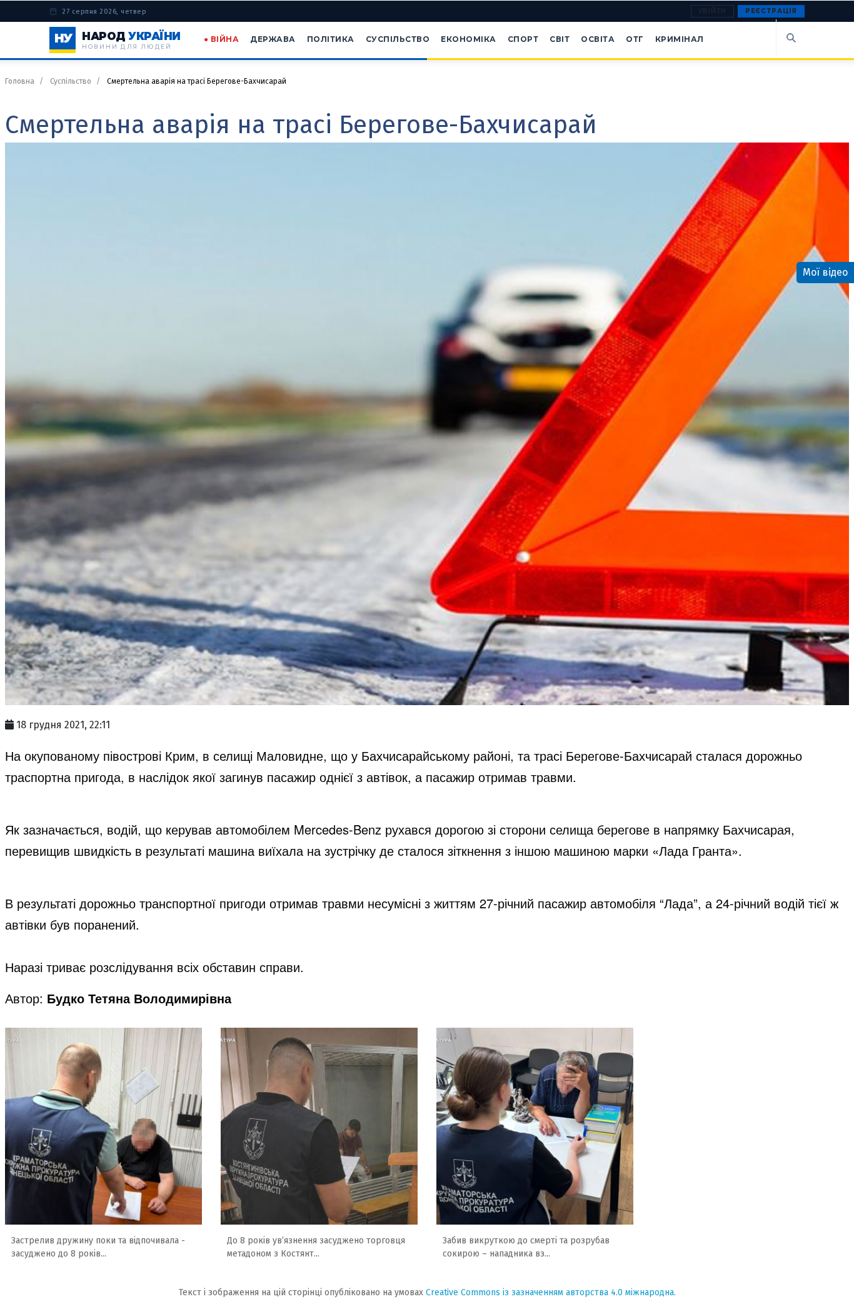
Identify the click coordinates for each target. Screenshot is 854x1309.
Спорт (523, 39)
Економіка (468, 39)
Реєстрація (771, 11)
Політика (330, 39)
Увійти (712, 11)
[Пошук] (790, 37)
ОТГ (635, 39)
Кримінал (679, 39)
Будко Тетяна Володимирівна (139, 998)
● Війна (221, 39)
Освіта (598, 39)
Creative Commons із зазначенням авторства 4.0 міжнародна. (551, 1292)
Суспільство (398, 39)
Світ (560, 39)
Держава (273, 39)
